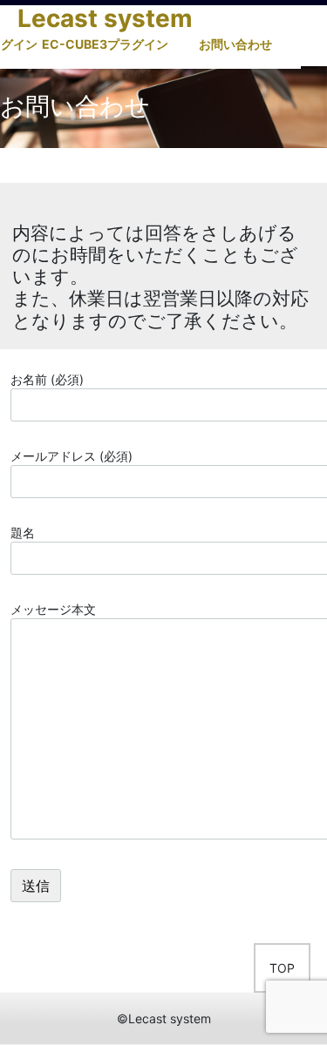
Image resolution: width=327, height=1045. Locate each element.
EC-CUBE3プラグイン (105, 44)
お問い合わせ (235, 44)
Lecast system (105, 18)
